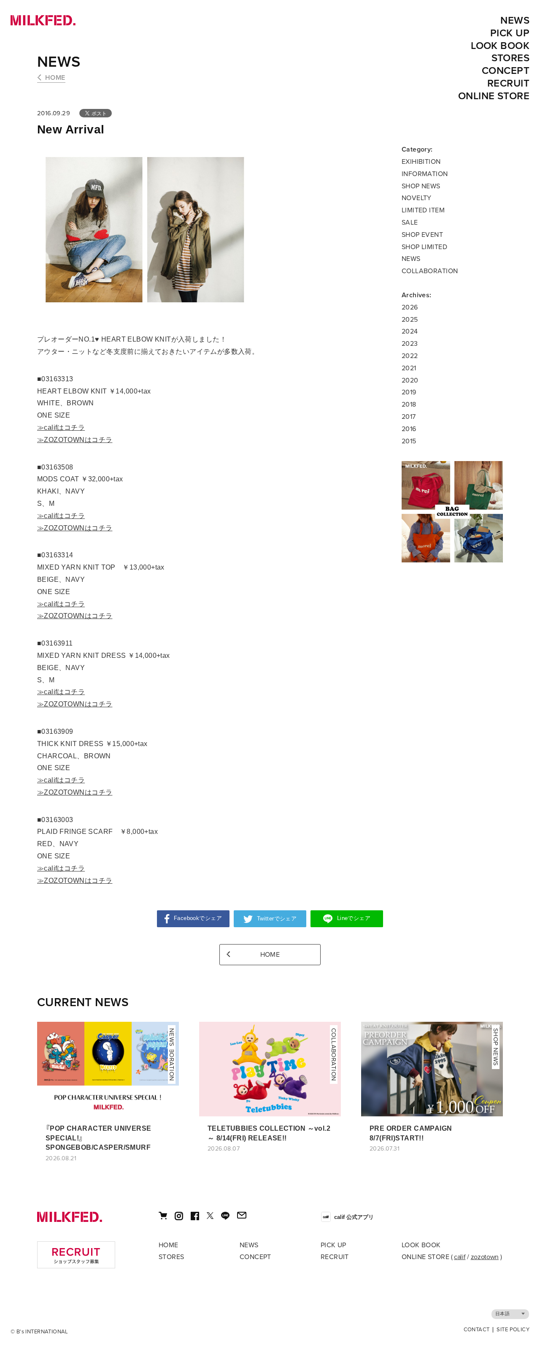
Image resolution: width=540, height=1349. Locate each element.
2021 (409, 368)
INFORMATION (425, 174)
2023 (410, 343)
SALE (410, 222)
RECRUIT (508, 83)
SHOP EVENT (422, 235)
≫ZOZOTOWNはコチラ (74, 439)
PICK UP (509, 33)
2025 (410, 319)
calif (459, 1257)
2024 (410, 331)
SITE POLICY (513, 1330)
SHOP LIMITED (424, 247)
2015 (409, 441)
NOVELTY (417, 198)
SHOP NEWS (421, 186)
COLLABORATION (430, 271)
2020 (410, 380)
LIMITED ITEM (423, 210)
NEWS (514, 20)
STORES (510, 58)
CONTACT (477, 1330)
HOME (55, 77)
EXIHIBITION (421, 161)
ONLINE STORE (493, 96)
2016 (409, 429)
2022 (410, 356)
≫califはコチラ (61, 427)
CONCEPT (505, 71)
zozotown (485, 1257)
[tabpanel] (452, 511)
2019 (409, 392)
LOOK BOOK (500, 46)
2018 (409, 404)
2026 (410, 307)
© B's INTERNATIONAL (39, 1331)
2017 (409, 417)
